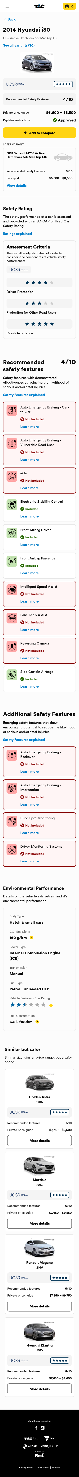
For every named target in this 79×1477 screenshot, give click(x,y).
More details (40, 1140)
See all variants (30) (19, 45)
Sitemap (56, 1467)
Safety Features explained (24, 394)
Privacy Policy (26, 1467)
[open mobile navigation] (7, 6)
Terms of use (42, 1467)
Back (12, 19)
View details (16, 185)
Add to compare (42, 132)
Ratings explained (17, 233)
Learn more (29, 426)
